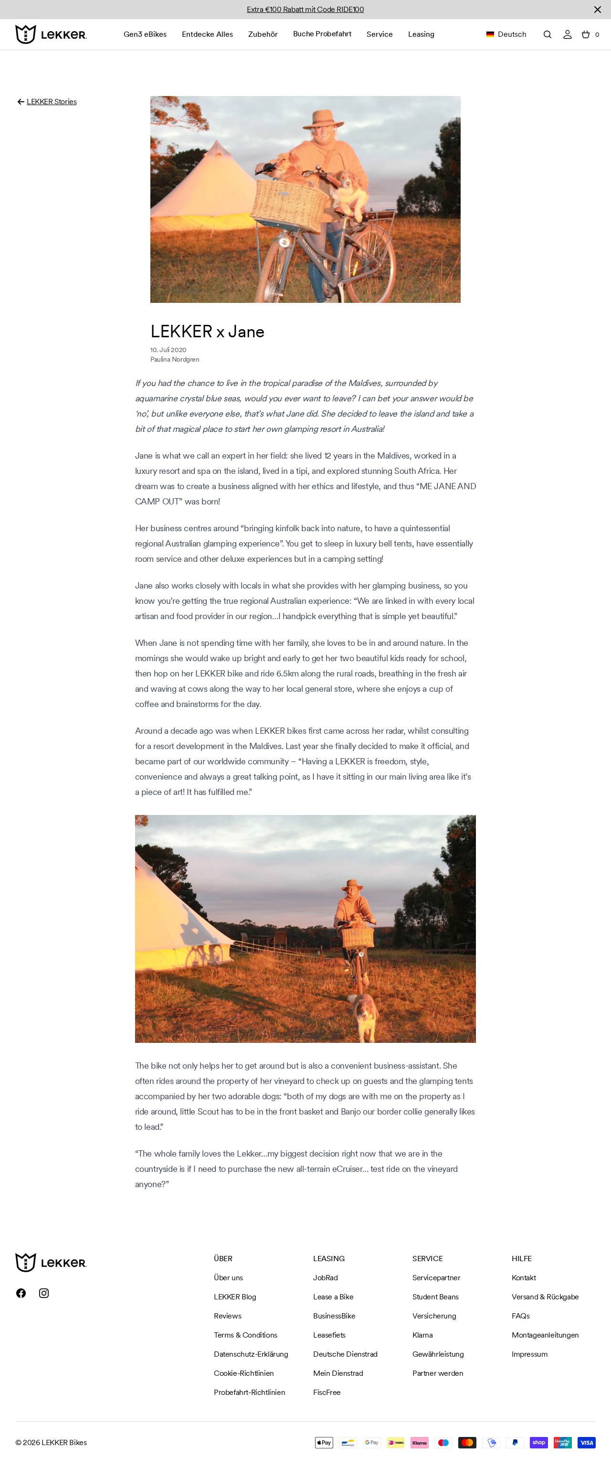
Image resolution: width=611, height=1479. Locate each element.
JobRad (325, 1277)
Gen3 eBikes (145, 34)
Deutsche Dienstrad (345, 1354)
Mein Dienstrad (338, 1373)
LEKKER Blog (235, 1296)
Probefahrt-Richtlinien (249, 1392)
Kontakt (524, 1277)
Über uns (228, 1277)
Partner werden (437, 1373)
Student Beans (435, 1296)
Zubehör (263, 34)
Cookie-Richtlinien (244, 1373)
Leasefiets (329, 1335)
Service (380, 34)
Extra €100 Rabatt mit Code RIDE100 (305, 9)
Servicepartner (436, 1277)
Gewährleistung (438, 1354)
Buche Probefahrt (322, 33)
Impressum (530, 1354)
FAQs (520, 1315)
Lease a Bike (333, 1296)
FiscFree (327, 1392)
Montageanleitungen (545, 1335)
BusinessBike (334, 1315)
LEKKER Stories (51, 101)
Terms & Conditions (245, 1335)
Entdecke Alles (207, 34)
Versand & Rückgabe (545, 1296)
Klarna (422, 1335)
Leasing (421, 34)
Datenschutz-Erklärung (251, 1354)
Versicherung (434, 1315)
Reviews (227, 1315)
